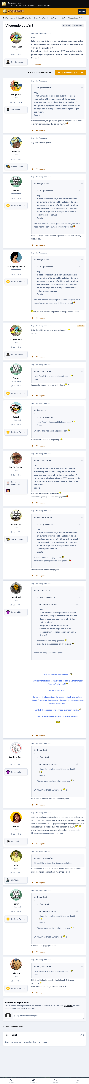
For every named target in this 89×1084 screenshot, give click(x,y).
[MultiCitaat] (32, 130)
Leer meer (4, 4)
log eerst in (68, 1006)
